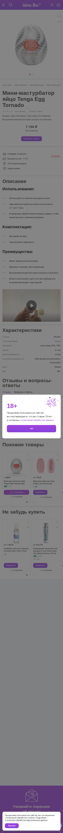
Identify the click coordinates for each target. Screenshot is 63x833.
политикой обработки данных (37, 420)
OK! (31, 428)
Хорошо (12, 825)
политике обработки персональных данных (27, 820)
